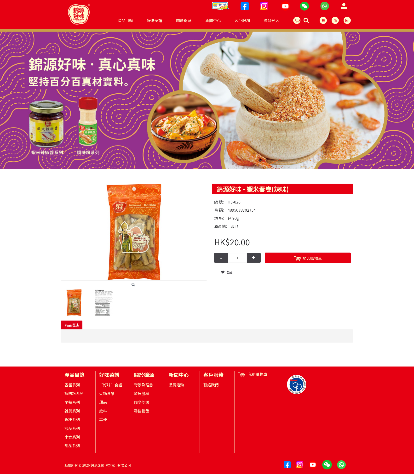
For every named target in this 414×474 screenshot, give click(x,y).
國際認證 (141, 402)
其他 (103, 419)
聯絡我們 (211, 384)
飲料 (103, 410)
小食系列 (72, 437)
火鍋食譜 (107, 393)
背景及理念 (143, 384)
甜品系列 (72, 445)
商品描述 (71, 324)
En (347, 20)
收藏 (229, 272)
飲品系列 (72, 428)
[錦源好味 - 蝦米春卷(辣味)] (134, 232)
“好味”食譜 (110, 384)
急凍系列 (72, 419)
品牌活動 (176, 384)
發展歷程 (141, 393)
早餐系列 (72, 402)
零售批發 (141, 410)
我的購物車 (257, 374)
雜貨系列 (72, 410)
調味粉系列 (74, 393)
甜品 (103, 402)
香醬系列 (72, 384)
